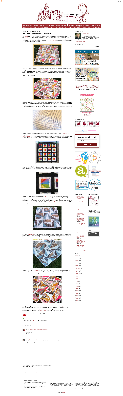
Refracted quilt (44, 38)
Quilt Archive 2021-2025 (85, 27)
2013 (77, 297)
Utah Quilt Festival (28, 37)
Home (47, 370)
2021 (77, 263)
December (78, 268)
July (77, 276)
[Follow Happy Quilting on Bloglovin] (81, 131)
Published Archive (63, 27)
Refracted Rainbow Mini (27, 136)
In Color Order (79, 229)
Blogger (63, 392)
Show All (84, 250)
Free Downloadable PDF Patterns (47, 25)
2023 (77, 260)
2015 (77, 293)
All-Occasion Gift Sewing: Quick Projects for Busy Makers (81, 225)
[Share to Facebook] (44, 320)
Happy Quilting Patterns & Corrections (30, 25)
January (77, 286)
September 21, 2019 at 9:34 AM (37, 339)
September (78, 273)
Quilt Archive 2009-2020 (74, 27)
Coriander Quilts (80, 201)
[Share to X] (43, 320)
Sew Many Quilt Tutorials (61, 25)
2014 (77, 295)
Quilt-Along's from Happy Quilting (29, 27)
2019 (77, 266)
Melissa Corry (86, 33)
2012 (77, 298)
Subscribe (87, 144)
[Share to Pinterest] (46, 320)
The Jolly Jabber (80, 213)
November (78, 270)
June (77, 278)
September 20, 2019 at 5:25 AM (43, 329)
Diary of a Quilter (80, 196)
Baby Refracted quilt (50, 201)
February (78, 285)
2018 (77, 288)
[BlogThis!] (42, 320)
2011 (77, 300)
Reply (27, 335)
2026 (77, 255)
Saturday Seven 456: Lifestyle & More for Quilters (80, 209)
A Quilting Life (79, 206)
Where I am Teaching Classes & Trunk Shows (47, 27)
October (77, 271)
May (77, 280)
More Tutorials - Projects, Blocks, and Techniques (78, 25)
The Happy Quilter (96, 27)
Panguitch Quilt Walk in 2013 (28, 38)
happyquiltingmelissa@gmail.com (45, 309)
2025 (77, 256)
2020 (77, 265)
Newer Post (25, 370)
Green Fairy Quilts (80, 235)
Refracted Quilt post (67, 105)
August (77, 275)
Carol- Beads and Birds (31, 329)
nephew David (31, 234)
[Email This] (40, 320)
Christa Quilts (79, 240)
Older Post (70, 370)
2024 (77, 258)
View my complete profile (80, 41)
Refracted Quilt (53, 40)
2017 (77, 290)
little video (35, 105)
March (77, 283)
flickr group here (42, 310)
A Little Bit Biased (80, 245)
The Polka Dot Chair (81, 223)
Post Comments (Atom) (32, 372)
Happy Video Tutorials (95, 25)
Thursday (26, 36)
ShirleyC (28, 339)
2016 (77, 292)
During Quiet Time (80, 218)
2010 (77, 302)
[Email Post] (38, 320)
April (77, 281)
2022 (77, 261)
